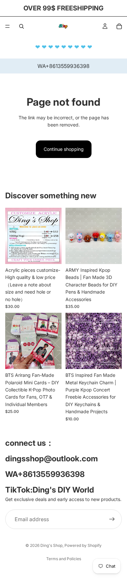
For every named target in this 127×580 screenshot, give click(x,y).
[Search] (21, 26)
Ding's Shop (51, 545)
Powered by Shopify (83, 545)
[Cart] (119, 26)
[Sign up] (112, 519)
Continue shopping (64, 149)
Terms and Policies (63, 558)
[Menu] (7, 26)
